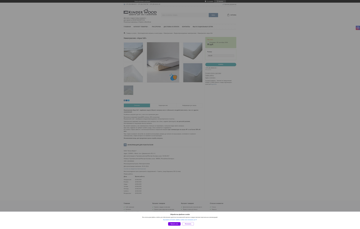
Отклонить (188, 224)
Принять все (174, 224)
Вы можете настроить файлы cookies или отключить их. (179, 219)
